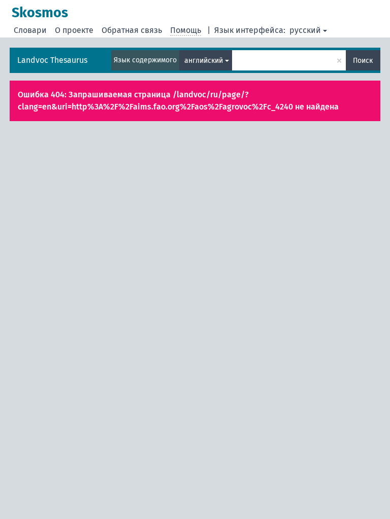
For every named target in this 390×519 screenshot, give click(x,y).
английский (203, 60)
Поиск (363, 60)
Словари (30, 30)
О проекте (74, 30)
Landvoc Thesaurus (52, 60)
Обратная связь (132, 30)
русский (305, 30)
